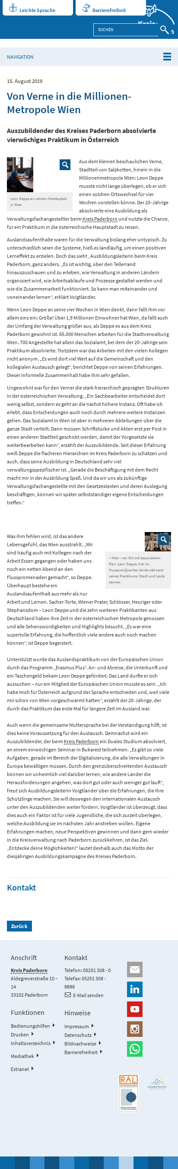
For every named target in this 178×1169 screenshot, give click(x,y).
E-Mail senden (88, 995)
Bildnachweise (80, 1043)
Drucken (20, 1034)
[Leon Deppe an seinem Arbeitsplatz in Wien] (40, 174)
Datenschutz (78, 1035)
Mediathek (22, 1056)
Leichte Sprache (37, 10)
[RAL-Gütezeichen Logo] (128, 1093)
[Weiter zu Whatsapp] (143, 1049)
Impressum (76, 1026)
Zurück (19, 926)
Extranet (20, 1069)
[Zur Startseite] (151, 19)
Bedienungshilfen (30, 1026)
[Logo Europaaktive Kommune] (157, 1082)
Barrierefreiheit (109, 10)
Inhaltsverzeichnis (31, 1043)
